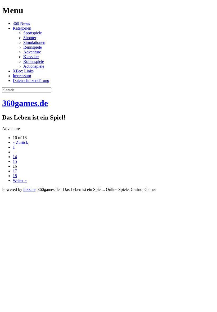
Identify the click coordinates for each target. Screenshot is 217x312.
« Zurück (20, 142)
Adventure (32, 52)
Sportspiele (32, 33)
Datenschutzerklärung (31, 80)
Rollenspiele (33, 61)
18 (15, 175)
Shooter (29, 37)
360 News (21, 23)
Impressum (22, 76)
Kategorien (22, 28)
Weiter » (20, 180)
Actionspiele (33, 66)
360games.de (25, 103)
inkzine (29, 189)
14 (15, 156)
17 (15, 171)
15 (15, 161)
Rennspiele (32, 47)
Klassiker (31, 56)
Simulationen (34, 42)
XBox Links (23, 71)
